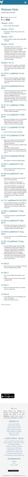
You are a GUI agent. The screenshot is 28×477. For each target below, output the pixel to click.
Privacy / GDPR (14, 465)
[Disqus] (14, 331)
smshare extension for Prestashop (14, 431)
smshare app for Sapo (14, 434)
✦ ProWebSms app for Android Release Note (14, 455)
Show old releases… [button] (6, 304)
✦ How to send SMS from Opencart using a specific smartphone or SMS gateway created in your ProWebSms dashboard (14, 442)
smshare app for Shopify (14, 433)
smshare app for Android (14, 424)
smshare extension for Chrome (14, 427)
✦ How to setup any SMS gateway (14, 448)
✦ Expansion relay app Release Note (14, 453)
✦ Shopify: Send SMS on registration (14, 446)
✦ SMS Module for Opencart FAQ (14, 449)
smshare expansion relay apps (14, 425)
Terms (14, 463)
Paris (24, 475)
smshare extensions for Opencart (14, 429)
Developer (14, 461)
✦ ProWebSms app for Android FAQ (14, 451)
